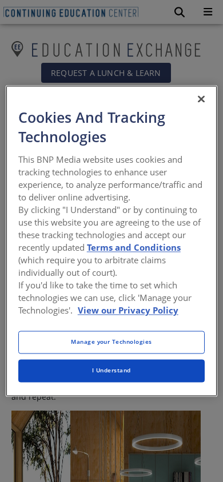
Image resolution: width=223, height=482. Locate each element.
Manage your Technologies (111, 342)
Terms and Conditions (134, 247)
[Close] (201, 98)
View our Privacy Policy (128, 310)
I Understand (111, 371)
